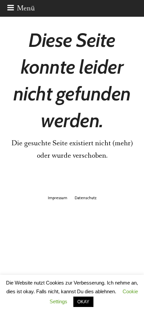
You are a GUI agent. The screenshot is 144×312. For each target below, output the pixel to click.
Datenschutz (85, 198)
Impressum (57, 198)
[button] (21, 8)
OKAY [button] (83, 301)
